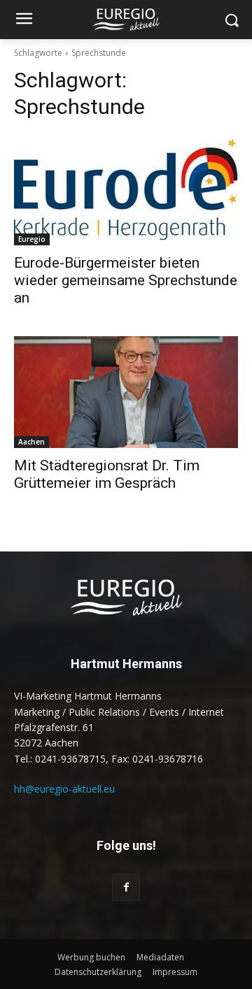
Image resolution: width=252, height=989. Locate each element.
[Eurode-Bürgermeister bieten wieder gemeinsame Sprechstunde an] (126, 189)
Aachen (31, 442)
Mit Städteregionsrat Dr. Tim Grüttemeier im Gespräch (107, 474)
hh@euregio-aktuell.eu (64, 788)
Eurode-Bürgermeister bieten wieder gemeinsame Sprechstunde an (125, 280)
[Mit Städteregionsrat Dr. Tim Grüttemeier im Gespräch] (126, 392)
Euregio (32, 239)
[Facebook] (125, 887)
